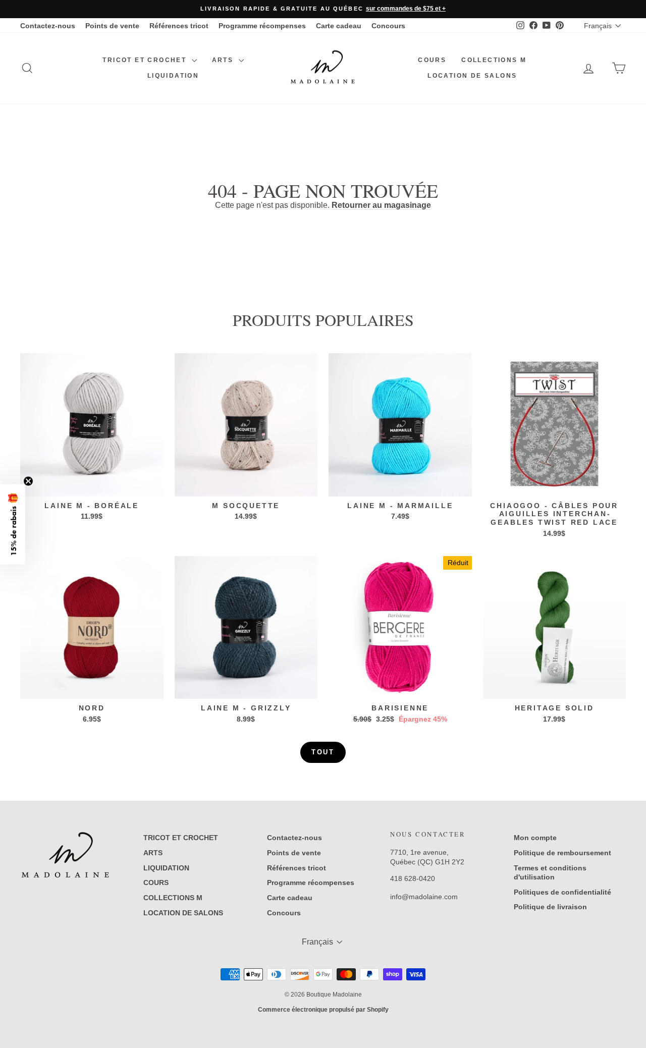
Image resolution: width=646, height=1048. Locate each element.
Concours (388, 26)
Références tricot (178, 26)
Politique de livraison (550, 907)
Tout (322, 752)
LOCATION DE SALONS (472, 75)
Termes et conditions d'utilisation (550, 872)
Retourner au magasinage (381, 205)
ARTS (224, 60)
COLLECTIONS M (493, 60)
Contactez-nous (47, 26)
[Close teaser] (28, 481)
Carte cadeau (338, 26)
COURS (432, 60)
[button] (12, 524)
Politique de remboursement (562, 853)
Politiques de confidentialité (562, 892)
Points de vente (112, 26)
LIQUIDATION (173, 75)
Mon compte (535, 838)
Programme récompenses (262, 26)
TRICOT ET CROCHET (145, 60)
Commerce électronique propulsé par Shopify (323, 1009)
